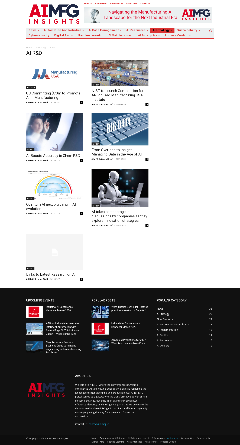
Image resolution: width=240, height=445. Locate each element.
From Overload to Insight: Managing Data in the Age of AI (117, 152)
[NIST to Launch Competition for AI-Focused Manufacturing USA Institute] (120, 73)
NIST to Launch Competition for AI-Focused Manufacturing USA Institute (118, 95)
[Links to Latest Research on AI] (54, 252)
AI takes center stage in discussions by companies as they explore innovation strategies (119, 216)
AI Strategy (41, 47)
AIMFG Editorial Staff (37, 102)
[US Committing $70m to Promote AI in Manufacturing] (54, 74)
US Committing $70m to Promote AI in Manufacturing (53, 95)
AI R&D (96, 85)
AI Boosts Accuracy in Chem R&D (53, 156)
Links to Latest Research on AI (51, 274)
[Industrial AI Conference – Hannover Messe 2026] (34, 312)
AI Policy (31, 87)
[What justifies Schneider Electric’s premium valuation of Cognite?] (100, 312)
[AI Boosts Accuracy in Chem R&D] (54, 132)
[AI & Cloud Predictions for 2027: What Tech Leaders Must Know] (100, 345)
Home (29, 47)
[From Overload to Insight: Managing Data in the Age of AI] (120, 129)
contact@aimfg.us (99, 424)
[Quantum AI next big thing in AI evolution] (54, 184)
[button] (210, 31)
